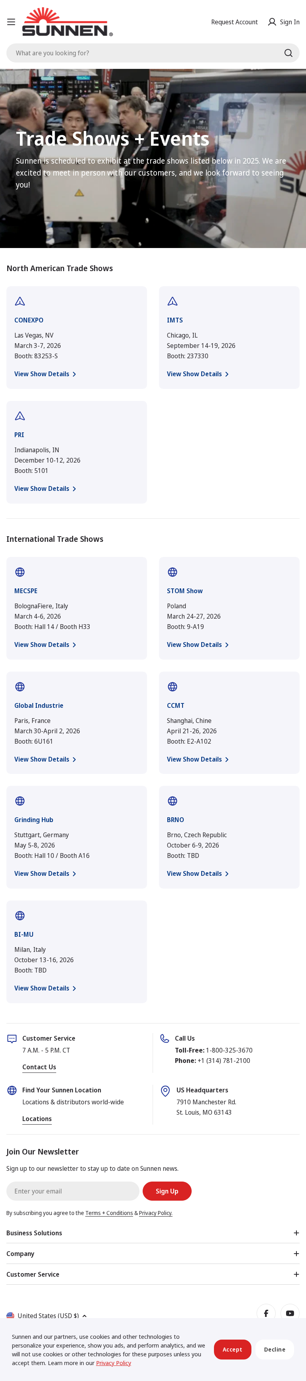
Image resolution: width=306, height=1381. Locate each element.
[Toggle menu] (11, 22)
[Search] (288, 53)
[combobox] (153, 53)
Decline (275, 1349)
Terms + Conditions (109, 1213)
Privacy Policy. (156, 1213)
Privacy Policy (113, 1363)
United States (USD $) (48, 1315)
